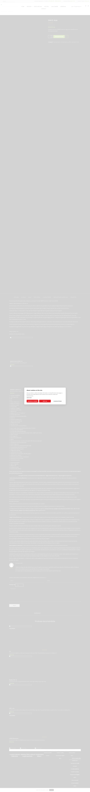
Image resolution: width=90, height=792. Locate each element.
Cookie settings (57, 401)
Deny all (45, 401)
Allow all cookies (32, 401)
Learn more (29, 397)
